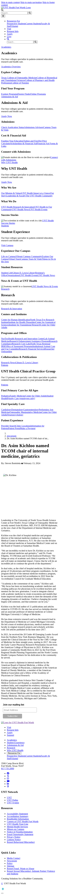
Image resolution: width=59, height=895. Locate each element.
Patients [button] (4, 365)
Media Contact (13, 858)
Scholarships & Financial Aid (23, 143)
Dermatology (17, 409)
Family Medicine (17, 396)
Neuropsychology (15, 415)
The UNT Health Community (39, 196)
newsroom (11, 436)
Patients (4, 385)
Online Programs (38, 94)
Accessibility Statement (17, 814)
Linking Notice (14, 839)
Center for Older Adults (36, 396)
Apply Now (6, 116)
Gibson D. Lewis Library (23, 273)
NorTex (4, 338)
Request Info (12, 31)
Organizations (13, 275)
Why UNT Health (15, 750)
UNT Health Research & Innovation (17, 207)
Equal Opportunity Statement (20, 834)
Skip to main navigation (31, 2)
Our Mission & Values (11, 193)
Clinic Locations (23, 426)
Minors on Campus (15, 829)
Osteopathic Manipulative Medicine (26, 412)
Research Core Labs (21, 344)
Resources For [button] (13, 21)
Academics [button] (6, 47)
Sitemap (10, 866)
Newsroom (12, 861)
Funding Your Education (12, 141)
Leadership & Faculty (16, 196)
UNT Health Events (38, 209)
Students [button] (5, 226)
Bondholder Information (18, 819)
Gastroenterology (31, 409)
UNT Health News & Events (45, 286)
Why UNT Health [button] (9, 162)
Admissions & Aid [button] (9, 96)
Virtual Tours (14, 259)
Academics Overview (11, 66)
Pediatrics (5, 396)
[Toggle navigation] (3, 16)
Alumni (14, 26)
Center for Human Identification (15, 319)
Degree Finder (24, 94)
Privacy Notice (13, 837)
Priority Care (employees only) (21, 398)
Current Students (33, 23)
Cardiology (6, 409)
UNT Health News (20, 209)
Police (9, 863)
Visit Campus (7, 245)
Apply (10, 34)
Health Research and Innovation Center (26, 338)
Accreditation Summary (17, 816)
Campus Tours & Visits (31, 259)
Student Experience (15, 742)
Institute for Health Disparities (21, 322)
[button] (2, 10)
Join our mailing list (13, 704)
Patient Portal (14, 428)
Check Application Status (12, 127)
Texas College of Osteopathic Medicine (19, 77)
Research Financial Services (31, 349)
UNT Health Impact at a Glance (35, 193)
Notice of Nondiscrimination (20, 832)
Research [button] (5, 289)
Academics (12, 740)
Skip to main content (10, 2)
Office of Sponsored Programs (19, 346)
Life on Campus (8, 256)
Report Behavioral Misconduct (21, 842)
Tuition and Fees (30, 141)
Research (11, 748)
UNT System (13, 802)
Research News (8, 362)
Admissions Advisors (33, 127)
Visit (9, 29)
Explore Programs (9, 94)
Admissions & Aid (15, 745)
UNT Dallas (12, 800)
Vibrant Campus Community (29, 256)
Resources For (14, 753)
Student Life (6, 273)
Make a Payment (27, 428)
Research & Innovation (11, 308)
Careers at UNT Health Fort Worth (22, 821)
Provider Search (8, 426)
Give (9, 36)
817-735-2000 (7, 768)
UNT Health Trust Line (17, 824)
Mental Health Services (17, 826)
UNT (9, 797)
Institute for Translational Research (24, 325)
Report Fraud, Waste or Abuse (20, 868)
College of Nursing (20, 83)
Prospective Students (16, 23)
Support (10, 735)
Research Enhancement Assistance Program (29, 341)
